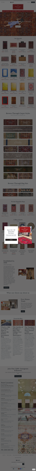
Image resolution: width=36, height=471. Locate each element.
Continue (11, 239)
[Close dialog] (30, 227)
